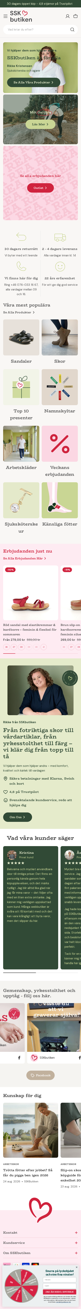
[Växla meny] (5, 16)
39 (29, 647)
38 (21, 647)
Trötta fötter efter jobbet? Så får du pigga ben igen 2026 (27, 1173)
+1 (43, 647)
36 (6, 647)
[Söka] (72, 29)
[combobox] (40, 29)
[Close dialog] (76, 1267)
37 (14, 647)
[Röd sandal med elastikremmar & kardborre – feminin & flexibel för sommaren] (30, 592)
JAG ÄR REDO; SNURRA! (59, 1291)
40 (36, 647)
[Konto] (67, 16)
